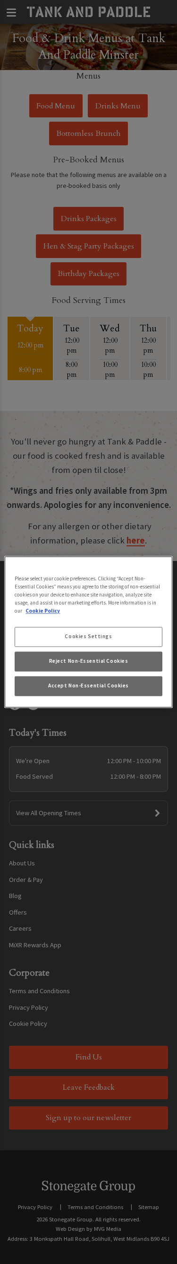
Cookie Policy (42, 611)
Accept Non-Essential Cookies (88, 686)
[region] (88, 632)
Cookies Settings (88, 636)
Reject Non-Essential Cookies (88, 661)
